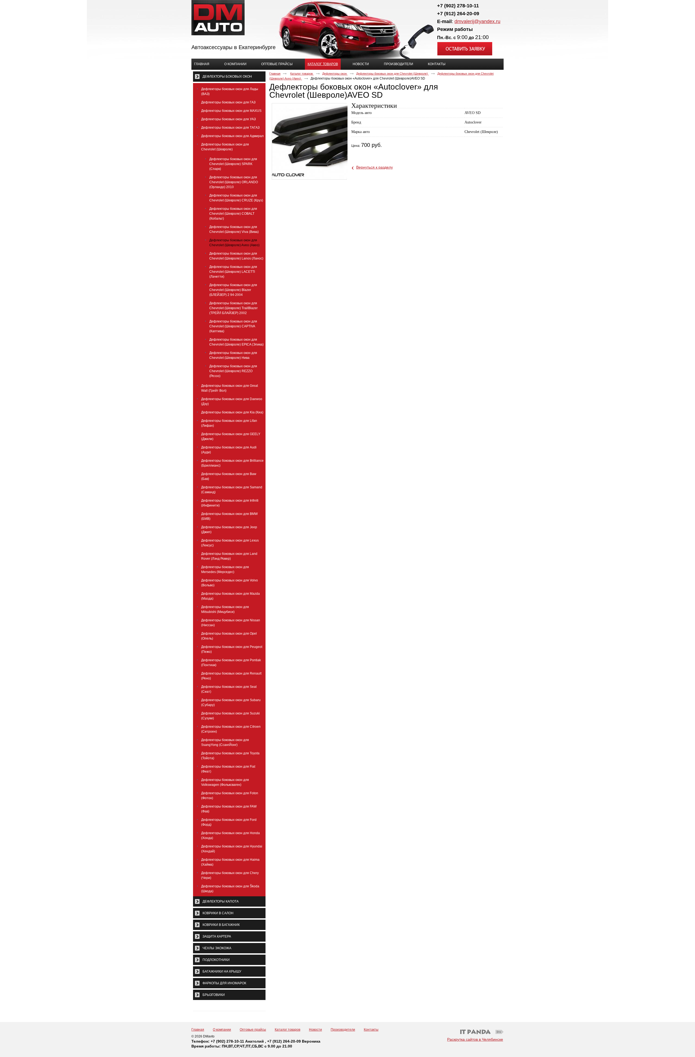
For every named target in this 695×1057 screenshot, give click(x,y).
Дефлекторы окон (335, 73)
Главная (274, 73)
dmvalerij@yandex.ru (477, 21)
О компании (222, 1029)
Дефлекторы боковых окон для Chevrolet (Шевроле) (392, 73)
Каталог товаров (323, 64)
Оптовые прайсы (253, 1029)
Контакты (371, 1029)
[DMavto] (347, 18)
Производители (343, 1029)
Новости (315, 1029)
